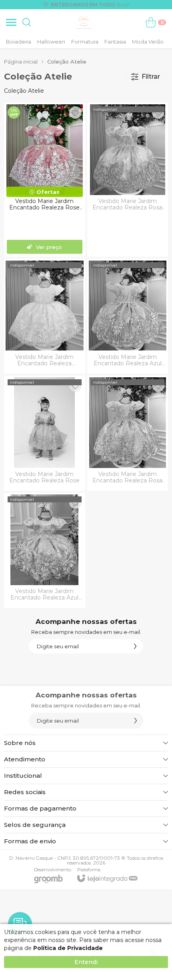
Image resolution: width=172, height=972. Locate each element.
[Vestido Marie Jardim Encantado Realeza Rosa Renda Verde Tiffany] (128, 179)
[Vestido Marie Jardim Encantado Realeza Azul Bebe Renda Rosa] (44, 550)
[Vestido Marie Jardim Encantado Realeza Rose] (44, 433)
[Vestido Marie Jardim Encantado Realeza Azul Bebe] (128, 316)
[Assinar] (135, 646)
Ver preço (49, 247)
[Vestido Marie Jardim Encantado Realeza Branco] (44, 316)
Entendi (86, 962)
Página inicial (21, 61)
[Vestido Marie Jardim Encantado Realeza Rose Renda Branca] (44, 179)
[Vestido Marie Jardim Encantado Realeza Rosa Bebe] (128, 433)
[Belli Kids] (84, 22)
